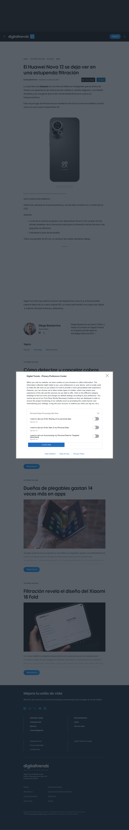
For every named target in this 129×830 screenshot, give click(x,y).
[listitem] (64, 413)
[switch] (95, 418)
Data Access (64, 454)
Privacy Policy (78, 454)
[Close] (108, 376)
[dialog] (64, 415)
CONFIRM (46, 445)
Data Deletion (50, 454)
